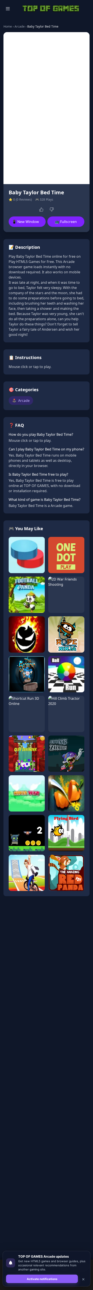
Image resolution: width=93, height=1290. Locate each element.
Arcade (19, 26)
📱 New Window (25, 221)
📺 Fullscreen (66, 221)
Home (7, 26)
